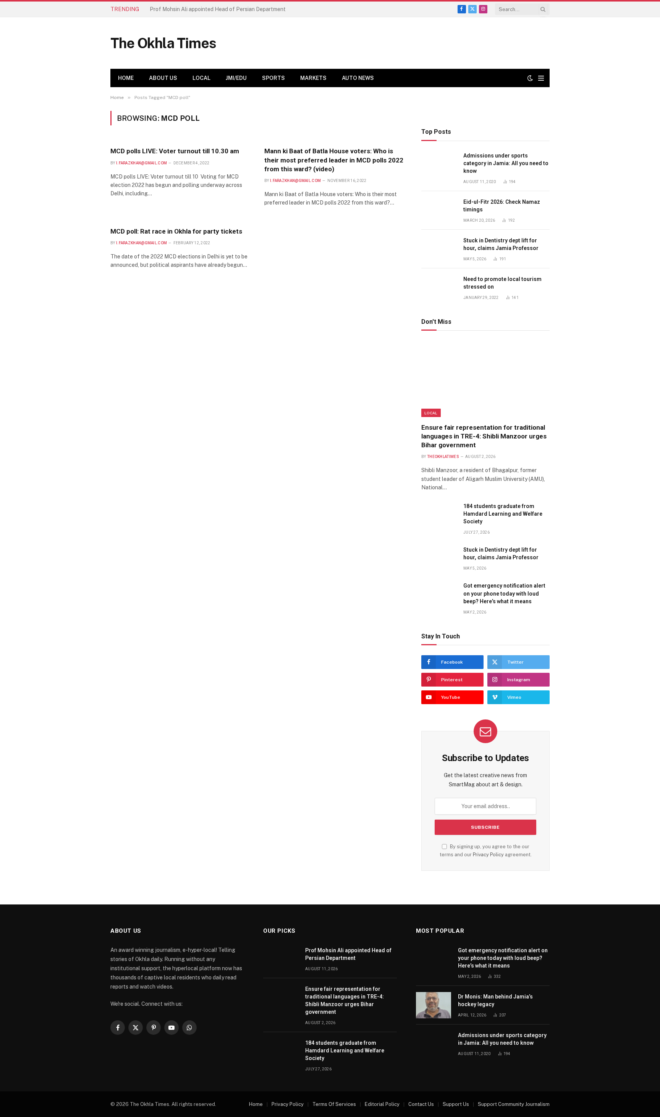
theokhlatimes (443, 457)
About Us (163, 78)
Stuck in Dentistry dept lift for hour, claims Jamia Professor (501, 244)
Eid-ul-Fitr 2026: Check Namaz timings (501, 206)
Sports (273, 78)
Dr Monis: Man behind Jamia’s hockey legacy (495, 1000)
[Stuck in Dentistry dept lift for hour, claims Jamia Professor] (438, 249)
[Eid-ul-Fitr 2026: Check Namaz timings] (438, 210)
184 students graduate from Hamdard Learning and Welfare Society (502, 513)
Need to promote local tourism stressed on (502, 283)
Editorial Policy (382, 1104)
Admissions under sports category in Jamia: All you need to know (505, 163)
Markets (313, 78)
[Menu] (541, 78)
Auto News (358, 78)
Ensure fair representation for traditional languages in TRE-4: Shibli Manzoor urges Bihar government (236, 9)
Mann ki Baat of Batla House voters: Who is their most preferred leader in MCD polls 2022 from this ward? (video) (333, 159)
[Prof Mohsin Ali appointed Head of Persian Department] (280, 959)
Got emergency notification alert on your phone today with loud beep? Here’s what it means (504, 593)
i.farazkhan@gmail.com (141, 163)
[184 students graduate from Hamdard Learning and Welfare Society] (438, 515)
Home (126, 78)
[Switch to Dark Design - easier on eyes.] (530, 78)
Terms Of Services (334, 1104)
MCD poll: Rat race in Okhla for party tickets (176, 231)
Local (201, 78)
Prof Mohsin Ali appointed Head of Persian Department (348, 954)
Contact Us (421, 1104)
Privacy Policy (488, 854)
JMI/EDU (236, 78)
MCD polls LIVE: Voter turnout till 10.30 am (174, 151)
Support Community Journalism (514, 1104)
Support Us (456, 1104)
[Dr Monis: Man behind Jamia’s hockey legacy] (433, 1005)
